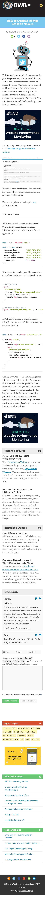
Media (5, 736)
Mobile (12, 736)
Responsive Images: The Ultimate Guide (17, 491)
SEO (21, 739)
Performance (8, 739)
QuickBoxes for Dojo (14, 533)
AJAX (14, 728)
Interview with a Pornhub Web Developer (16, 788)
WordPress (35, 739)
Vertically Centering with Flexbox (19, 854)
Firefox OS (7, 732)
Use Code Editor (28, 701)
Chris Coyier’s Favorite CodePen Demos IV (18, 836)
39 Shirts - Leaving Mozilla (16, 781)
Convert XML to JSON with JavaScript (15, 457)
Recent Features (14, 450)
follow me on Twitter (17, 462)
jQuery (33, 732)
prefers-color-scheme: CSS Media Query (22, 843)
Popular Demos (12, 830)
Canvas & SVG (23, 728)
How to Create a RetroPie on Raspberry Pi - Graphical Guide (22, 802)
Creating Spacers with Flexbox (18, 859)
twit (34, 202)
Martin (7, 598)
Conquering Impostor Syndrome (18, 809)
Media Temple (27, 890)
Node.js (30, 736)
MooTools (21, 736)
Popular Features (13, 776)
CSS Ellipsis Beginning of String (18, 848)
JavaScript (25, 732)
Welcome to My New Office (17, 795)
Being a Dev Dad (12, 814)
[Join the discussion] (12, 36)
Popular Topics (11, 723)
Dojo (38, 728)
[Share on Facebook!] (23, 36)
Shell (27, 739)
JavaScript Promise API (14, 820)
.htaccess (6, 728)
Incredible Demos (15, 527)
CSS (32, 728)
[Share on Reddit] (28, 36)
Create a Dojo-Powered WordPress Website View (17, 562)
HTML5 (16, 732)
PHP (16, 739)
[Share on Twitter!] (18, 36)
